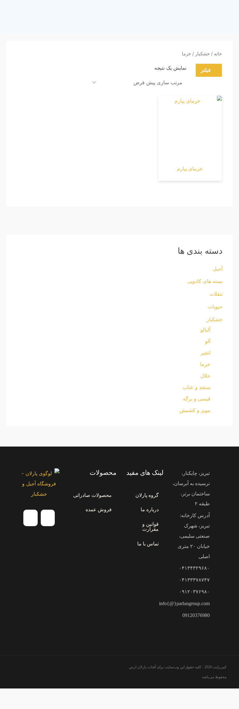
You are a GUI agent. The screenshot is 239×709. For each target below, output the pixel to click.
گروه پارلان (147, 495)
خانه (218, 54)
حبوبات (215, 307)
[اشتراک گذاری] (205, 695)
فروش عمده (99, 509)
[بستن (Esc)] (191, 695)
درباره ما (150, 509)
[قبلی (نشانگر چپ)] (233, 705)
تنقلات (216, 294)
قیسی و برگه (196, 399)
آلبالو (205, 330)
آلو (207, 341)
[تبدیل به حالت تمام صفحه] (219, 695)
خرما (205, 364)
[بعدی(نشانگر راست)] (219, 705)
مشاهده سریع (190, 154)
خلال (205, 376)
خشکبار (215, 319)
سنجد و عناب (196, 387)
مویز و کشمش (195, 410)
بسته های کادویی (205, 281)
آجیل (218, 269)
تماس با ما (148, 544)
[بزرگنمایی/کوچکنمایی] (233, 695)
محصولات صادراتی (92, 495)
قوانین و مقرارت (150, 526)
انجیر (205, 353)
